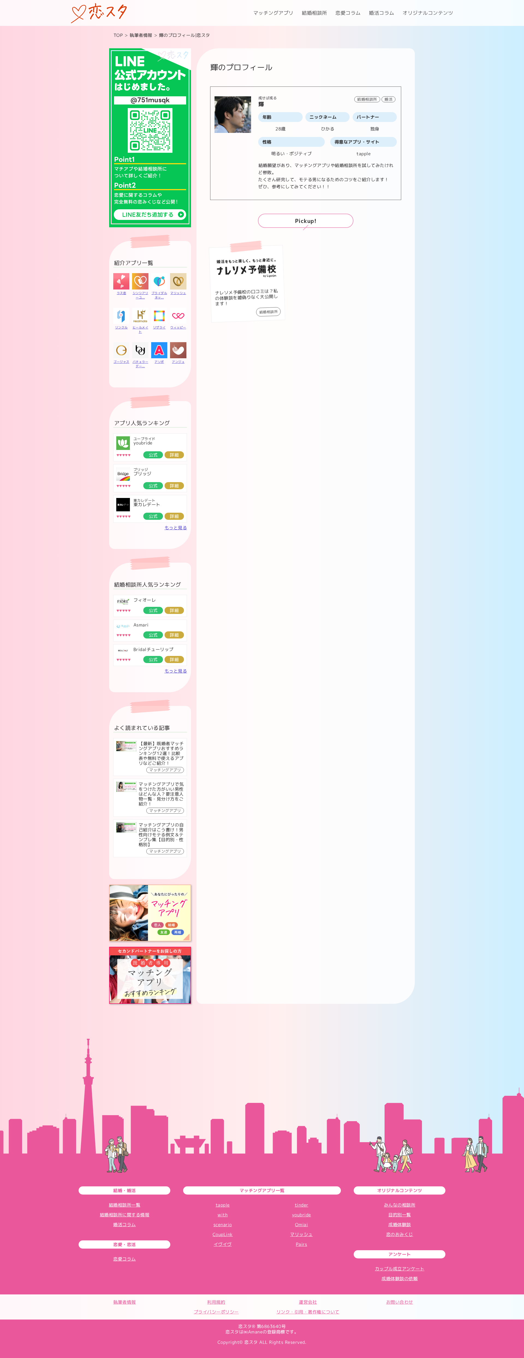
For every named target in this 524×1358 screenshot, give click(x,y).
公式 (153, 455)
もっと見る (176, 528)
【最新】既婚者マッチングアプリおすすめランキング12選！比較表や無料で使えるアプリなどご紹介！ (161, 753)
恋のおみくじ (399, 1234)
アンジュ (178, 362)
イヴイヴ (223, 1244)
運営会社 (308, 1302)
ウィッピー (178, 327)
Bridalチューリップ (153, 649)
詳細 (174, 455)
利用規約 (216, 1302)
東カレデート (146, 504)
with (223, 1215)
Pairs (301, 1244)
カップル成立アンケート (400, 1269)
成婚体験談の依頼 (400, 1278)
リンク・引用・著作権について (308, 1312)
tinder (301, 1205)
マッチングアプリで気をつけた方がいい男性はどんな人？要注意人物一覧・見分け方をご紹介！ (161, 794)
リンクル (121, 327)
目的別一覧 (399, 1215)
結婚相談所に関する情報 (125, 1215)
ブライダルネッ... (159, 295)
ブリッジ (142, 473)
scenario (222, 1224)
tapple (223, 1205)
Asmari (141, 625)
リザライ (159, 327)
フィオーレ (144, 600)
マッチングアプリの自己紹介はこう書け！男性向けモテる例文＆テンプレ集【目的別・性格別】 (161, 834)
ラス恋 (121, 293)
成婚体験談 (399, 1224)
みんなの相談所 (400, 1205)
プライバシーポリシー (216, 1312)
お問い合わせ (399, 1302)
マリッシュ (178, 293)
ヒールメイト (140, 329)
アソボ (159, 362)
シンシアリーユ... (140, 295)
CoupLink (223, 1234)
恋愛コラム (348, 13)
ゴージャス (121, 362)
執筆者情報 (124, 1302)
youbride (143, 443)
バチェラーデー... (140, 364)
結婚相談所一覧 (125, 1205)
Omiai (301, 1224)
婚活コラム (381, 13)
